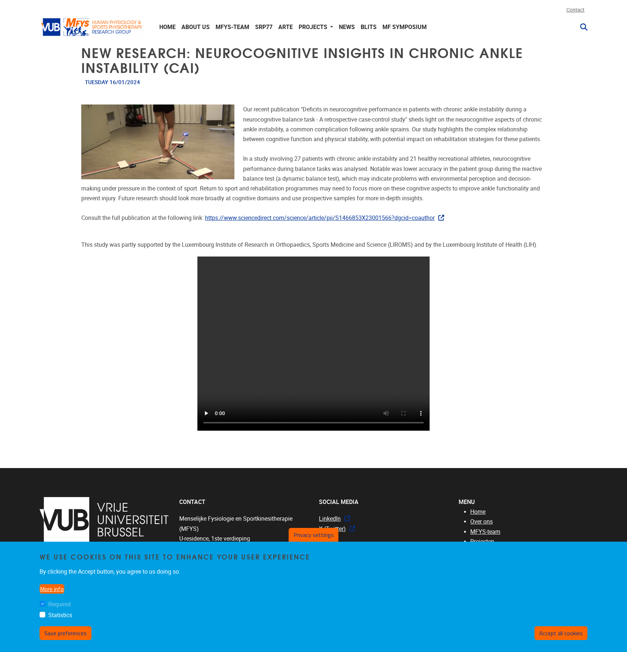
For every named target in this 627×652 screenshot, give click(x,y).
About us (195, 27)
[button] (580, 27)
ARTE (285, 27)
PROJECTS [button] (314, 27)
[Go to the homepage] (92, 27)
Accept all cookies (561, 633)
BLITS (369, 27)
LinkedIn (330, 518)
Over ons (481, 521)
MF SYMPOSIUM (404, 27)
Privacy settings (314, 534)
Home (167, 27)
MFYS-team (485, 531)
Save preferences (65, 633)
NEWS (347, 27)
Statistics (60, 615)
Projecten (482, 541)
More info (52, 589)
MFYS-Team (232, 27)
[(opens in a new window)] (104, 519)
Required (59, 604)
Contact (575, 10)
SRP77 (263, 27)
